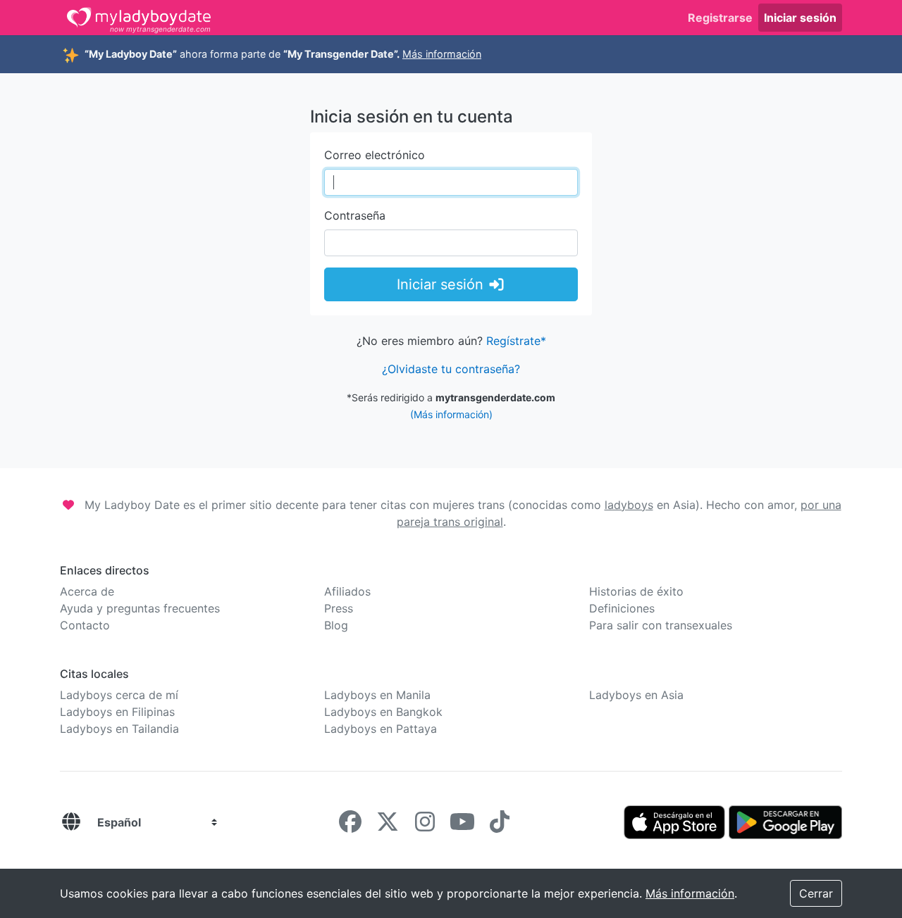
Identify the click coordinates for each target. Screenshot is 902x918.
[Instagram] (425, 826)
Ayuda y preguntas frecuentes (140, 608)
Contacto (85, 625)
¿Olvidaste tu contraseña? (451, 369)
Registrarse (720, 18)
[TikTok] (500, 826)
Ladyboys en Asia (636, 695)
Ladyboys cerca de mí (119, 695)
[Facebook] (350, 826)
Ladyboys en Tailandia (119, 729)
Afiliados (347, 591)
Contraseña (354, 215)
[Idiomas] (71, 822)
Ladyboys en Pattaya (380, 729)
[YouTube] (462, 826)
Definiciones (622, 608)
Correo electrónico (374, 155)
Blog (336, 625)
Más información (441, 54)
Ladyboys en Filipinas (117, 712)
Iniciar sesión (800, 18)
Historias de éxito (636, 591)
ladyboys (629, 505)
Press (338, 608)
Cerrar (816, 893)
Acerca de (87, 591)
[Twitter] (387, 826)
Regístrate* (516, 341)
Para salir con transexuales (660, 625)
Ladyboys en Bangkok (383, 712)
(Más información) (451, 414)
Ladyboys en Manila (377, 695)
